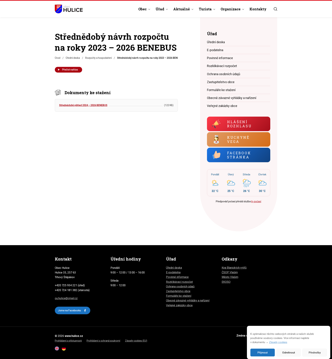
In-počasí (256, 201)
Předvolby (315, 352)
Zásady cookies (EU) (136, 340)
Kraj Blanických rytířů (234, 267)
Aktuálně (181, 9)
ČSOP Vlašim (230, 272)
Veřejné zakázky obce (222, 106)
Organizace (231, 9)
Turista (205, 9)
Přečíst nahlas (70, 69)
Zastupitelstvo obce (220, 82)
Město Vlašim (230, 277)
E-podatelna (215, 50)
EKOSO (226, 282)
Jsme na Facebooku (69, 310)
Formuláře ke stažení (221, 90)
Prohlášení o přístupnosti (68, 340)
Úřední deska (216, 42)
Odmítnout (288, 352)
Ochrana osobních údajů (223, 74)
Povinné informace (220, 58)
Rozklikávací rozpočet (222, 66)
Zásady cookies (278, 342)
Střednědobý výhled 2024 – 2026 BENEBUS (83, 105)
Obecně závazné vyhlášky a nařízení (231, 98)
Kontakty (258, 9)
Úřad (160, 9)
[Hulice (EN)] (58, 349)
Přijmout (262, 352)
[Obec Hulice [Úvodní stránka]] (69, 9)
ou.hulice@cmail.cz (66, 298)
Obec (142, 9)
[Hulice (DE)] (65, 349)
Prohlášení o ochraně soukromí (103, 340)
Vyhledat (275, 9)
